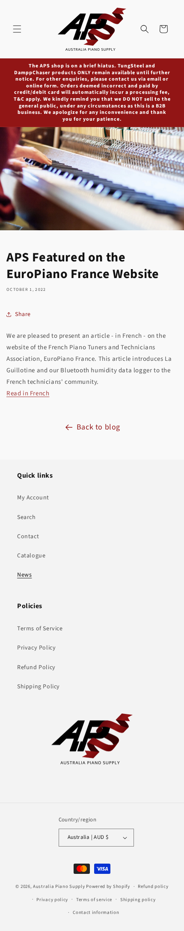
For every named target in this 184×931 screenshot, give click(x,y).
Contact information (96, 912)
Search (26, 517)
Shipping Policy (38, 686)
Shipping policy (138, 899)
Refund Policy (36, 667)
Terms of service (94, 899)
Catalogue (31, 555)
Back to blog (98, 427)
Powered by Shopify (108, 886)
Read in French (27, 393)
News (24, 575)
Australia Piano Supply (59, 886)
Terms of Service (40, 628)
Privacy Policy (36, 648)
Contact (28, 536)
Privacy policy (52, 899)
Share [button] (23, 314)
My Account (33, 497)
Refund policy (153, 886)
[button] (17, 29)
